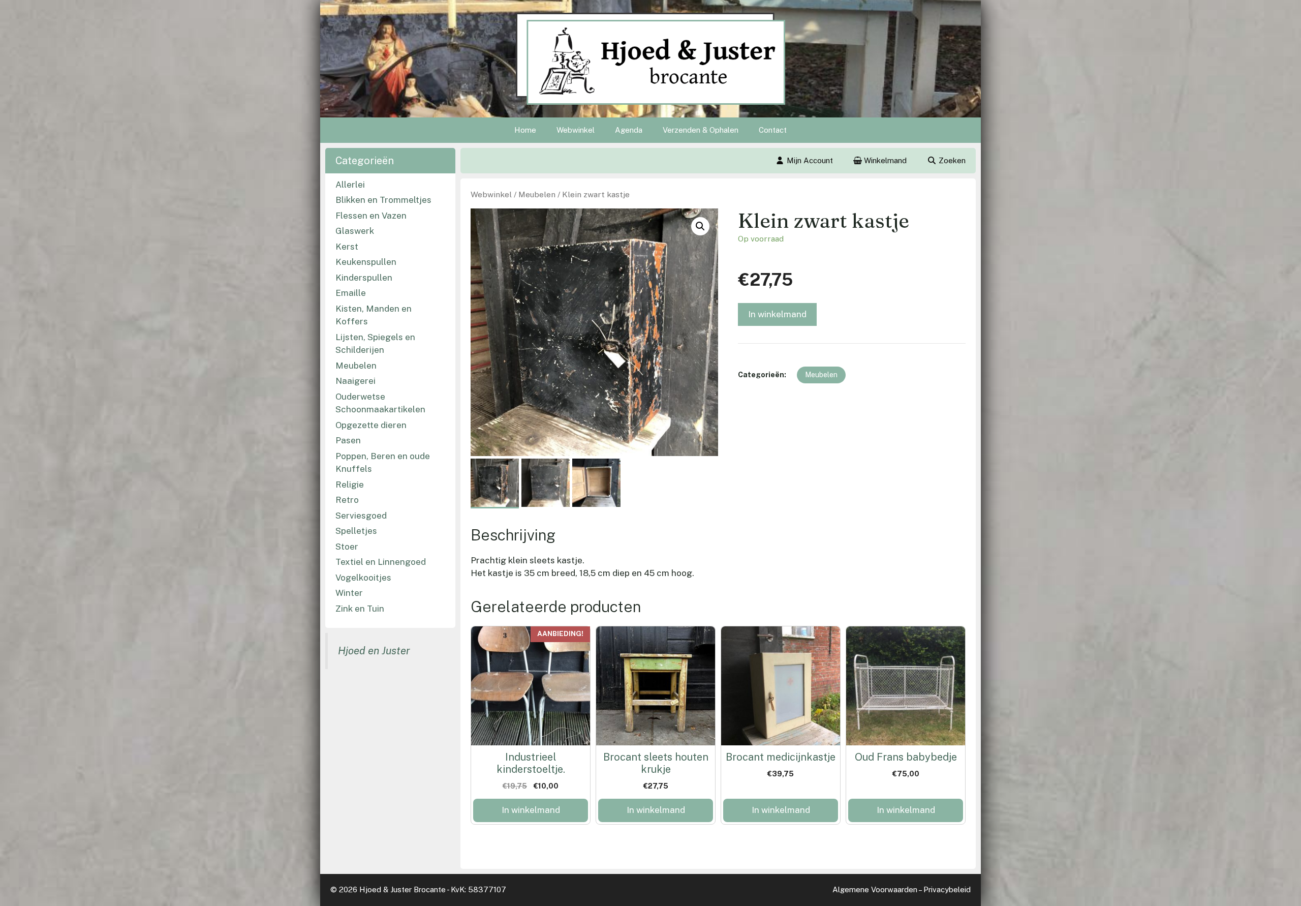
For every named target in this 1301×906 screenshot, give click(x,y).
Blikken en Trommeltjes (383, 200)
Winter (349, 593)
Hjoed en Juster (374, 651)
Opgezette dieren (371, 425)
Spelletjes (356, 531)
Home (525, 130)
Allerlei (350, 184)
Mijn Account (810, 160)
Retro (347, 500)
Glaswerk (354, 231)
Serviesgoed (361, 515)
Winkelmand (884, 160)
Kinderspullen (363, 278)
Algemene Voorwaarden (874, 889)
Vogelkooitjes (363, 577)
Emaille (350, 293)
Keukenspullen (365, 262)
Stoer (346, 546)
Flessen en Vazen (371, 215)
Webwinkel (575, 130)
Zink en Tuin (359, 608)
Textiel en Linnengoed (380, 562)
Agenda (628, 130)
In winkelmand (777, 314)
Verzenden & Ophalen (700, 130)
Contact (773, 130)
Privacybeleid (947, 889)
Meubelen (536, 194)
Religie (349, 484)
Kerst (346, 246)
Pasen (348, 440)
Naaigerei (355, 381)
